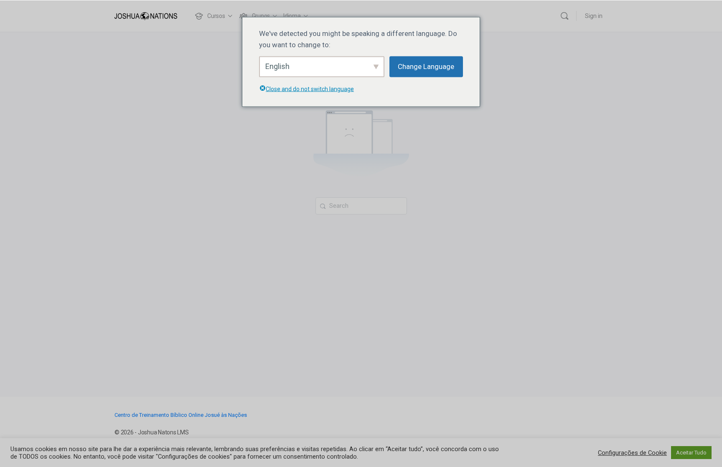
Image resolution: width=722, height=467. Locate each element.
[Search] (564, 16)
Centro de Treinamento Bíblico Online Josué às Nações (180, 415)
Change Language (426, 66)
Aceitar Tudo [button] (691, 452)
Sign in (594, 16)
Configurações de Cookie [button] (632, 453)
